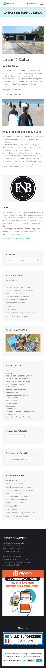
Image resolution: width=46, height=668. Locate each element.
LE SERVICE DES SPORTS (15, 384)
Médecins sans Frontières (15, 303)
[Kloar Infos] (23, 343)
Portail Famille (11, 403)
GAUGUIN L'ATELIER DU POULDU (18, 378)
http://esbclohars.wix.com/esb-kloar (15, 238)
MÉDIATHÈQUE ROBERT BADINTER (19, 376)
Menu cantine (11, 400)
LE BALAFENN (11, 387)
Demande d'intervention (16, 389)
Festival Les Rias (12, 280)
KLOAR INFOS (11, 409)
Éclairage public (12, 392)
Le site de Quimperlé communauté (20, 411)
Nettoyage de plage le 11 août (17, 316)
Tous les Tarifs (12, 398)
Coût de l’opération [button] (14, 94)
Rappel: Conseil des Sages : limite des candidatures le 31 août (19, 291)
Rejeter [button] (31, 660)
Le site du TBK (11, 414)
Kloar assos (10, 406)
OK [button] (39, 660)
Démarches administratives (17, 395)
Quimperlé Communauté (11, 89)
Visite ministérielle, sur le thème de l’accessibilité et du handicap (18, 297)
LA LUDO (9, 373)
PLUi (7, 370)
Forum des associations (14, 284)
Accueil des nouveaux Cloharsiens (18, 287)
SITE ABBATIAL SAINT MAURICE (18, 381)
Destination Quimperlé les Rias (18, 417)
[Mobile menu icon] (42, 3)
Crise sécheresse (12, 309)
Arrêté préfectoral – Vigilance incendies (20, 313)
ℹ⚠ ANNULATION (11, 306)
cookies (23, 660)
